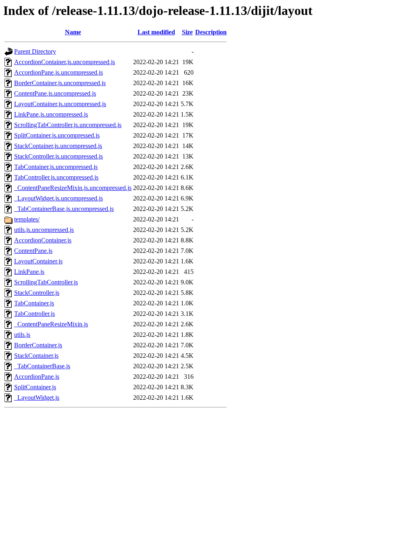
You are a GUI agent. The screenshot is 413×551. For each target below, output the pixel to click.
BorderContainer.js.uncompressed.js (60, 82)
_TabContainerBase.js (42, 366)
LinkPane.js (29, 271)
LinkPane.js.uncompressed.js (51, 114)
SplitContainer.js (35, 387)
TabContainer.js (34, 303)
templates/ (27, 219)
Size (187, 32)
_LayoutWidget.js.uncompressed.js (58, 198)
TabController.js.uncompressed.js (56, 177)
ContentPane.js (33, 250)
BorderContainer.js (38, 345)
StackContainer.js (36, 355)
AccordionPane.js (36, 376)
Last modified (156, 32)
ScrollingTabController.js (46, 282)
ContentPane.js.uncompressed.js (55, 93)
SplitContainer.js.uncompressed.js (57, 135)
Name (73, 32)
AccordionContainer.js (42, 240)
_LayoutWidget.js (36, 397)
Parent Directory (35, 51)
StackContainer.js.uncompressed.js (58, 145)
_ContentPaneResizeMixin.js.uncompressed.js (72, 187)
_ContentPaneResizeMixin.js (51, 324)
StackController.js (36, 292)
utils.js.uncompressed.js (44, 229)
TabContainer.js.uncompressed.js (56, 166)
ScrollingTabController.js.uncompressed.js (67, 124)
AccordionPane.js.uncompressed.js (58, 72)
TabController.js (34, 313)
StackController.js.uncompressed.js (58, 156)
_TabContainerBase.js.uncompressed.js (64, 208)
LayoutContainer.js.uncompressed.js (60, 103)
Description (211, 32)
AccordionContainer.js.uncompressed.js (64, 61)
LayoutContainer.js (38, 261)
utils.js (22, 334)
